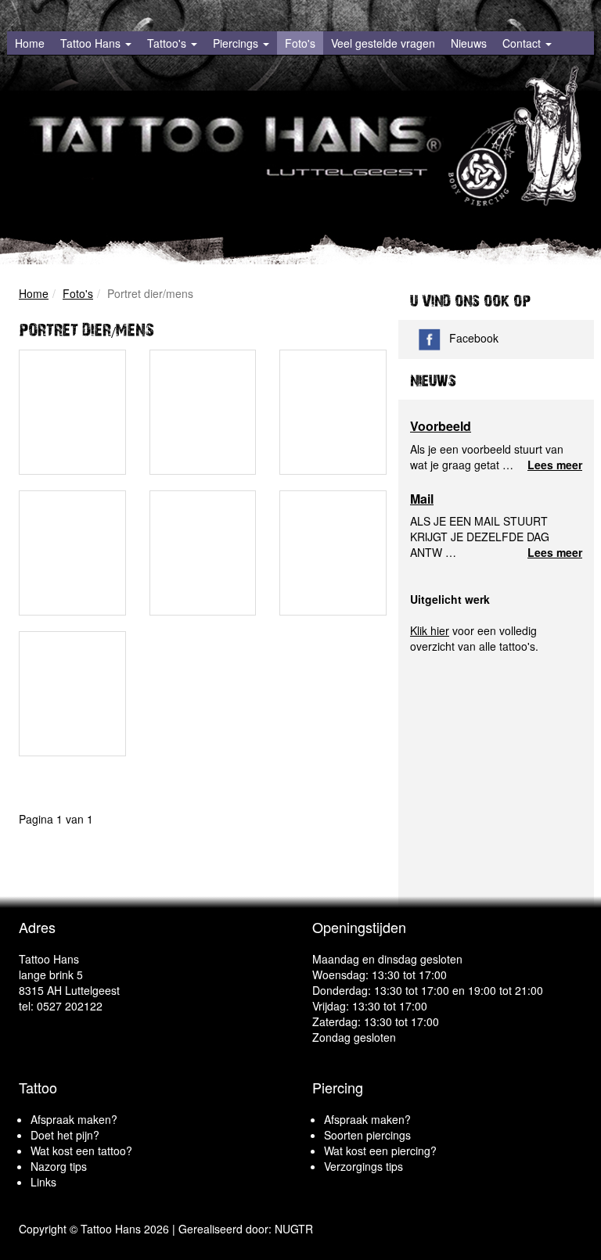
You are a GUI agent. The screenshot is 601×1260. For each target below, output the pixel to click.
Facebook (473, 338)
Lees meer (554, 464)
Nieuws (469, 43)
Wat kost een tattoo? (81, 1150)
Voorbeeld (440, 426)
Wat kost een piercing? (380, 1150)
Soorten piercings (367, 1135)
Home (30, 43)
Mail (422, 499)
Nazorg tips (59, 1166)
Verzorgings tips (363, 1166)
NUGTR (294, 1229)
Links (43, 1182)
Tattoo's (168, 43)
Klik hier (429, 630)
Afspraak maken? (74, 1119)
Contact (523, 43)
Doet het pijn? (65, 1135)
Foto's (300, 43)
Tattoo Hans (92, 43)
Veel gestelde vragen (383, 43)
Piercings (237, 43)
